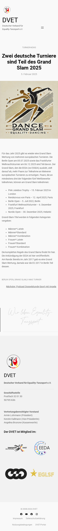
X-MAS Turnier (34, 280)
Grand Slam (20, 280)
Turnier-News (29, 47)
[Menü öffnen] (42, 28)
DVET (10, 20)
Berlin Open (8, 280)
